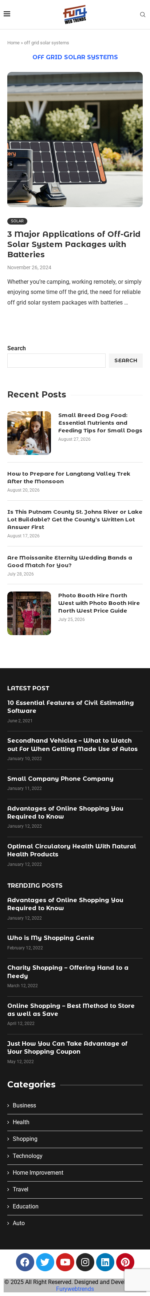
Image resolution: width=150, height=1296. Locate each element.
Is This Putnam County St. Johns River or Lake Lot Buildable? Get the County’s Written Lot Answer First (74, 519)
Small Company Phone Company (60, 778)
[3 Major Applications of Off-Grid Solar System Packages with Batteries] (75, 139)
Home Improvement (38, 1172)
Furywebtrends (75, 1288)
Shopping (25, 1138)
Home (13, 42)
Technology (28, 1155)
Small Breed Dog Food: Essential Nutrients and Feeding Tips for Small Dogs (100, 423)
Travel (20, 1189)
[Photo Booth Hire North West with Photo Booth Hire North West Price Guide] (29, 613)
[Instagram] (85, 1262)
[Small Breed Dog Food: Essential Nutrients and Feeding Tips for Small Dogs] (29, 433)
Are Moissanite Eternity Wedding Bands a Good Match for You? (69, 561)
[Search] (142, 15)
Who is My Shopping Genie (50, 937)
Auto (19, 1223)
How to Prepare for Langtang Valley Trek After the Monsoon (68, 477)
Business (24, 1105)
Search (16, 348)
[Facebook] (25, 1262)
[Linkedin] (105, 1262)
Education (26, 1206)
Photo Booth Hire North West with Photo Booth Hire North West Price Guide (99, 603)
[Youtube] (65, 1262)
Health (21, 1122)
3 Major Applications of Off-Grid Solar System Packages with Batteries (74, 244)
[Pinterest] (125, 1262)
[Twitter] (45, 1262)
